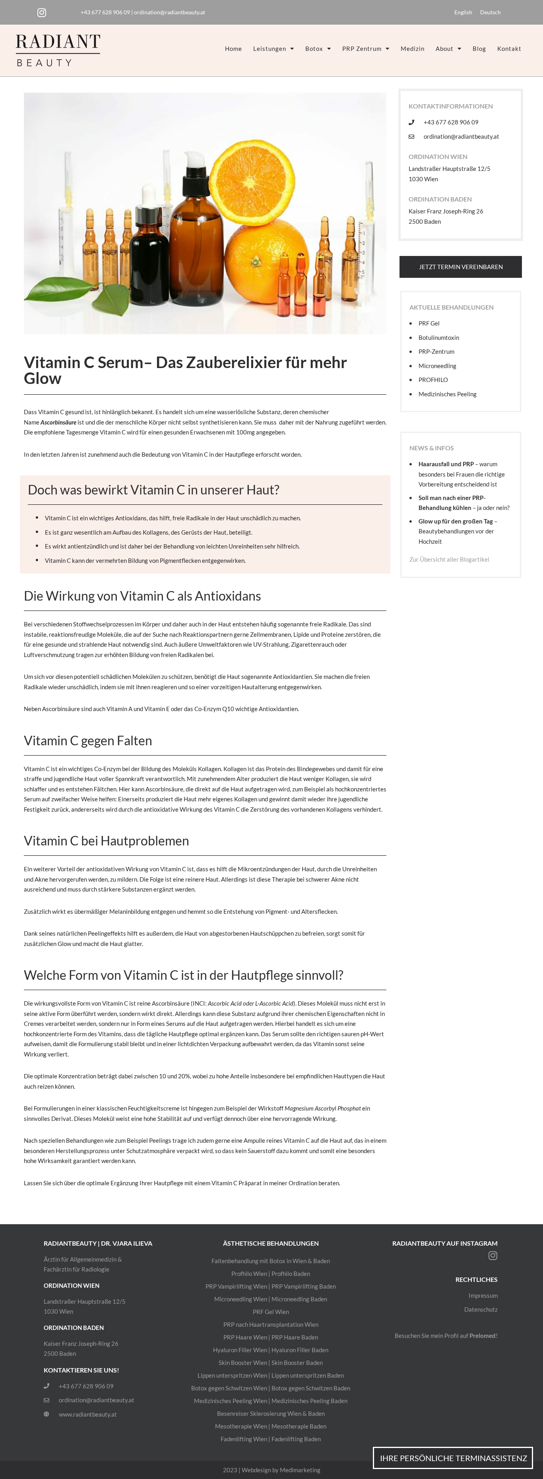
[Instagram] (42, 12)
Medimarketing (300, 1469)
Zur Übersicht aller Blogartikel (449, 559)
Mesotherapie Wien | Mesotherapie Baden (270, 1426)
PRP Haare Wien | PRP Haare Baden (270, 1337)
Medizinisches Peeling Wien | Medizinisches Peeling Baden (270, 1400)
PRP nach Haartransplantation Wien (270, 1324)
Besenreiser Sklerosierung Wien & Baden (271, 1413)
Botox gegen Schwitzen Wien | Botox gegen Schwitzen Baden (270, 1388)
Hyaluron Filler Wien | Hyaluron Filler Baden (270, 1349)
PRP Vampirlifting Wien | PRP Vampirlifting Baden (271, 1286)
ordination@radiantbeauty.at (169, 12)
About (445, 48)
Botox (314, 48)
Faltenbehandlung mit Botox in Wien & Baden (270, 1260)
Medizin (413, 48)
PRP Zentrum (362, 48)
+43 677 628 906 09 (105, 12)
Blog (479, 48)
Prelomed (482, 1335)
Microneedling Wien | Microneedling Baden (270, 1299)
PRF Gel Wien (271, 1311)
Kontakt (509, 48)
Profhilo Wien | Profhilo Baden (270, 1273)
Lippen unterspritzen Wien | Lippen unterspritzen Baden (271, 1375)
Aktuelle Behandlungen (451, 307)
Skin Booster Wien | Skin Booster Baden (271, 1362)
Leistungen (269, 48)
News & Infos (431, 448)
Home (233, 48)
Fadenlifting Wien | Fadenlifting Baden (271, 1438)
